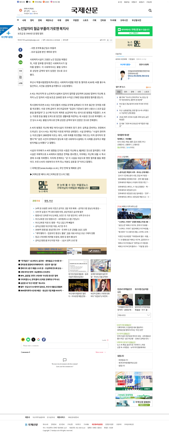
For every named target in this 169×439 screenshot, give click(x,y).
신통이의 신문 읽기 (126, 342)
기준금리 (131, 59)
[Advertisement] (87, 61)
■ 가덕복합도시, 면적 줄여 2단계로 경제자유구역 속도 (39, 279)
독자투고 (78, 424)
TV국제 (113, 20)
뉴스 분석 (123, 334)
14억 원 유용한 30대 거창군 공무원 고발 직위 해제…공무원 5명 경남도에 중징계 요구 (70, 208)
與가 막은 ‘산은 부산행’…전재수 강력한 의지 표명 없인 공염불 (139, 338)
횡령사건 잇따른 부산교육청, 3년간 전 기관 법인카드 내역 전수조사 (62, 215)
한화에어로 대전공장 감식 (127, 190)
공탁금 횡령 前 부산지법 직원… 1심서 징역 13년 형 (56, 240)
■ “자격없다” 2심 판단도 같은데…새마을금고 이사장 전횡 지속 (42, 260)
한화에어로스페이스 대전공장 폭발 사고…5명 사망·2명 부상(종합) (141, 197)
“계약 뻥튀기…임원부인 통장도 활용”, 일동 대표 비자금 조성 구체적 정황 (65, 233)
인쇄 (20, 71)
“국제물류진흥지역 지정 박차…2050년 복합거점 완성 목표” (125, 310)
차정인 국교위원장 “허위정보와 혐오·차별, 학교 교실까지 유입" (140, 236)
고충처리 (118, 424)
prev (117, 380)
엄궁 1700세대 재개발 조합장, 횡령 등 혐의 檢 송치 (56, 236)
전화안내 (53, 424)
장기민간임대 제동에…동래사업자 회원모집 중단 (78, 275)
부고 (143, 141)
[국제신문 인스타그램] (60, 174)
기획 (94, 20)
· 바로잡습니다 (122, 360)
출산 (135, 141)
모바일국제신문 (129, 424)
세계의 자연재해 (121, 59)
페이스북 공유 (20, 50)
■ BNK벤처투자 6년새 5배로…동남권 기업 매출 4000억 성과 (41, 290)
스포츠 (85, 20)
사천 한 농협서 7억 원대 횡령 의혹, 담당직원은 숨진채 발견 (59, 211)
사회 (24, 20)
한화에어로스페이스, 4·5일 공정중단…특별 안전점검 (137, 186)
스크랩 (20, 83)
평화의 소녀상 (141, 59)
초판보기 (141, 2)
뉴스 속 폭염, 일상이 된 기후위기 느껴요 (131, 344)
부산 (51, 200)
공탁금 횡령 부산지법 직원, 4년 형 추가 (51, 226)
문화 (67, 20)
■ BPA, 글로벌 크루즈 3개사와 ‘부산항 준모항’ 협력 (38, 275)
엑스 (29, 2)
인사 (119, 141)
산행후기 (128, 144)
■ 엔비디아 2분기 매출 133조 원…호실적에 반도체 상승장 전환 (42, 268)
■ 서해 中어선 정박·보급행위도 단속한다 (34, 272)
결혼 (131, 141)
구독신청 (149, 2)
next (151, 380)
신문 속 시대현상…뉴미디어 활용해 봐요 (131, 347)
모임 (123, 141)
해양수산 (49, 20)
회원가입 (126, 2)
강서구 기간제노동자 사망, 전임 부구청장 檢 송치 (135, 175)
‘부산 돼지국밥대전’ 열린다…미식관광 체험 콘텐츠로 (77, 296)
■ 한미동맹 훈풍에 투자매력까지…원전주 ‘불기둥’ (37, 264)
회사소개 (45, 424)
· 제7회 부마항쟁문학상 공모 (127, 362)
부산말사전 (136, 20)
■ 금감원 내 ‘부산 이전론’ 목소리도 (31, 283)
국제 (59, 20)
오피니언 (124, 20)
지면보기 (134, 2)
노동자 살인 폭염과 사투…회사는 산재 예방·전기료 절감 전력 (139, 172)
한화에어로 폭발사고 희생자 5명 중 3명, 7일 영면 (135, 182)
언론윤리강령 (109, 424)
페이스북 (22, 2)
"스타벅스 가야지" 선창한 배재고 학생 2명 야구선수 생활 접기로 (140, 222)
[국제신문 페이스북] (41, 174)
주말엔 (76, 20)
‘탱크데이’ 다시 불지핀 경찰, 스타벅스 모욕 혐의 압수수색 (138, 232)
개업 (127, 141)
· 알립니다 (121, 365)
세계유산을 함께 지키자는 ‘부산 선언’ (130, 330)
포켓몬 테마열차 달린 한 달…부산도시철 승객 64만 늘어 (100, 277)
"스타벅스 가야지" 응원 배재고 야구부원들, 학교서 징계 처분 (139, 228)
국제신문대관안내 (73, 417)
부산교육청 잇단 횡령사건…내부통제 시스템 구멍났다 (57, 218)
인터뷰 (103, 20)
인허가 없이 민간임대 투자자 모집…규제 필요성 (134, 336)
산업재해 (122, 156)
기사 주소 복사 (20, 77)
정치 (32, 20)
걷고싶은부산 (51, 417)
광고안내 (61, 424)
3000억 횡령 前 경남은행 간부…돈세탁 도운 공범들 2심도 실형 (61, 229)
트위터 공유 (20, 56)
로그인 (120, 2)
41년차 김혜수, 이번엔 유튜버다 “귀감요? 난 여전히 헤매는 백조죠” (100, 296)
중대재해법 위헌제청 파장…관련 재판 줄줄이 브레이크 (137, 179)
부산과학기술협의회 (39, 417)
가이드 (121, 147)
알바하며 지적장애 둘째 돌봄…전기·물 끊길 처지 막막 (142, 310)
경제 (40, 20)
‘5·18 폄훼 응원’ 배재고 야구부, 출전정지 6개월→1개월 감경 (139, 239)
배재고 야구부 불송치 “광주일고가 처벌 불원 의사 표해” (137, 243)
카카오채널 (38, 2)
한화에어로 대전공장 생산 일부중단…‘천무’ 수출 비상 (137, 193)
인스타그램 (56, 2)
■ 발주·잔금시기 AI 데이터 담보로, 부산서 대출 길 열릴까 (40, 286)
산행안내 (120, 144)
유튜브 (47, 2)
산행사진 (136, 144)
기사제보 (86, 424)
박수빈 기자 (21, 40)
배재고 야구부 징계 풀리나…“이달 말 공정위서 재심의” (137, 246)
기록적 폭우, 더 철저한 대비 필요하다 (130, 327)
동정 (139, 141)
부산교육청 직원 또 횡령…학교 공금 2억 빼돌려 (54, 222)
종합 (119, 91)
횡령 (46, 200)
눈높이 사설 (124, 325)
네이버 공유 (20, 62)
